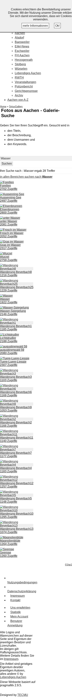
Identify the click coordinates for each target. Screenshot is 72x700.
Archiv (19, 95)
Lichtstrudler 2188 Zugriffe (8, 339)
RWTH (19, 77)
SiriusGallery (16, 106)
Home (3, 106)
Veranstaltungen (25, 82)
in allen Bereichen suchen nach (26, 176)
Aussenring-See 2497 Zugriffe (10, 199)
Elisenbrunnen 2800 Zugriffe (9, 211)
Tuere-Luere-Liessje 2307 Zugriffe (13, 363)
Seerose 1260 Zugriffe (8, 554)
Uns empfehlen (20, 607)
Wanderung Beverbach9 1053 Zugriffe (16, 409)
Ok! (57, 25)
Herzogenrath (24, 59)
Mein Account (19, 616)
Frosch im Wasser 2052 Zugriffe (11, 234)
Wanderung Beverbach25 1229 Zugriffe (16, 289)
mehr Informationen (35, 25)
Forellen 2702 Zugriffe (8, 187)
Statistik (15, 612)
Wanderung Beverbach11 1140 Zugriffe (16, 439)
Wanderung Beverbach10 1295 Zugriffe (16, 515)
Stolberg (20, 64)
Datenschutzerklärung (21, 591)
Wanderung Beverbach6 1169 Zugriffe (16, 393)
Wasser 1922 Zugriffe (8, 300)
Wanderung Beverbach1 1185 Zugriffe (16, 328)
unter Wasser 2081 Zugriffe (8, 223)
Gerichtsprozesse (26, 90)
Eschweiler (22, 50)
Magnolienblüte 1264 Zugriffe (10, 542)
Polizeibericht (24, 86)
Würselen (21, 68)
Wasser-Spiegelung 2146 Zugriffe (13, 312)
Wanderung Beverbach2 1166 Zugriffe (16, 424)
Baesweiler (22, 42)
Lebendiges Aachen (28, 73)
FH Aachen (22, 55)
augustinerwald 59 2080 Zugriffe (12, 351)
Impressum (17, 595)
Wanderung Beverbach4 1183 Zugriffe (16, 469)
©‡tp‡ (68, 564)
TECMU (22, 694)
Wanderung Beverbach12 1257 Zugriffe (16, 485)
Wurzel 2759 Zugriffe (8, 258)
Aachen (20, 33)
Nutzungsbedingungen (22, 582)
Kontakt (15, 600)
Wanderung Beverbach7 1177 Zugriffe (16, 454)
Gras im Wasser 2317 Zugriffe (10, 246)
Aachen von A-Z (17, 99)
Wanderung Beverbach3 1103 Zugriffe (16, 378)
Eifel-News (22, 46)
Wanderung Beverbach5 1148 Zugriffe (16, 500)
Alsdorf (19, 37)
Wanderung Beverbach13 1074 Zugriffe (16, 530)
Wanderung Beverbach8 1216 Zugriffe (16, 273)
